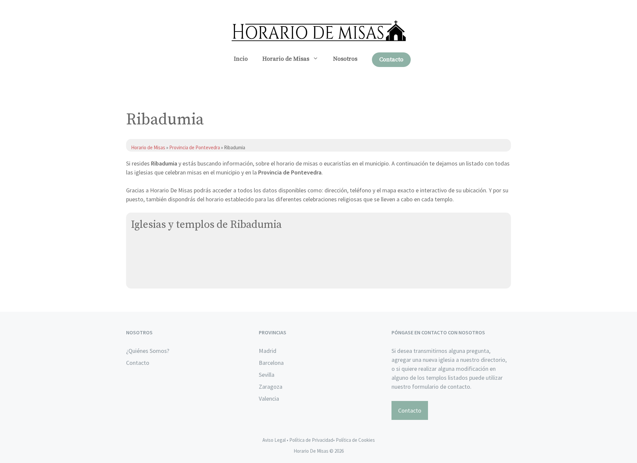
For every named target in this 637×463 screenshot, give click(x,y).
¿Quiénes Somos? (147, 351)
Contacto (391, 59)
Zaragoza (270, 386)
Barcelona (271, 362)
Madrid (267, 351)
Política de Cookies (355, 440)
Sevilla (266, 374)
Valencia (269, 398)
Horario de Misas (285, 59)
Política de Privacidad (311, 440)
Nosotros (345, 59)
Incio (241, 59)
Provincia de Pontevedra (194, 147)
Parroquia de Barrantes (160, 247)
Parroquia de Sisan (154, 262)
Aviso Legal (274, 440)
